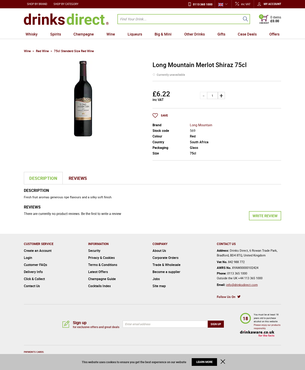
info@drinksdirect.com (242, 285)
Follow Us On (226, 297)
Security (94, 250)
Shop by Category (66, 4)
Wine (110, 34)
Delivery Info (33, 272)
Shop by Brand (37, 4)
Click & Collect (34, 279)
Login (28, 257)
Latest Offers (98, 272)
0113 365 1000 (202, 4)
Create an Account (37, 250)
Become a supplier (166, 272)
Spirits (55, 34)
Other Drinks (194, 34)
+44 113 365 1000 (250, 278)
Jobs (156, 279)
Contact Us (32, 286)
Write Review (265, 215)
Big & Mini (163, 34)
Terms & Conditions (102, 264)
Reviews (78, 178)
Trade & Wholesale (166, 264)
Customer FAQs (35, 264)
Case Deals (247, 34)
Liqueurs (135, 34)
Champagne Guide (102, 279)
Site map (159, 286)
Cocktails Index (99, 286)
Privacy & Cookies (101, 257)
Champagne (83, 34)
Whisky (32, 34)
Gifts (221, 34)
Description (43, 178)
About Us (159, 250)
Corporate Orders (165, 257)
